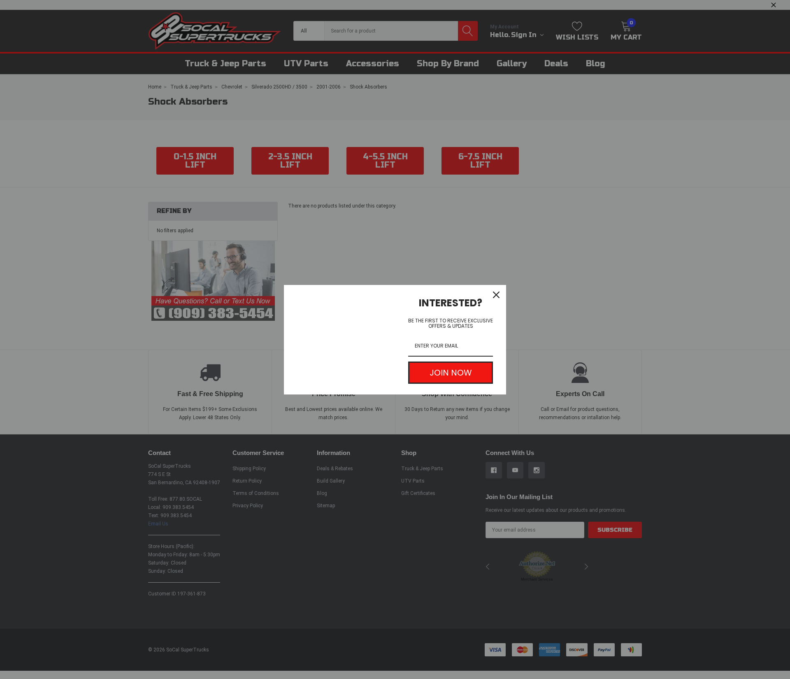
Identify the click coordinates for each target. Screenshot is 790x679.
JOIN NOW (451, 372)
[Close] (496, 295)
